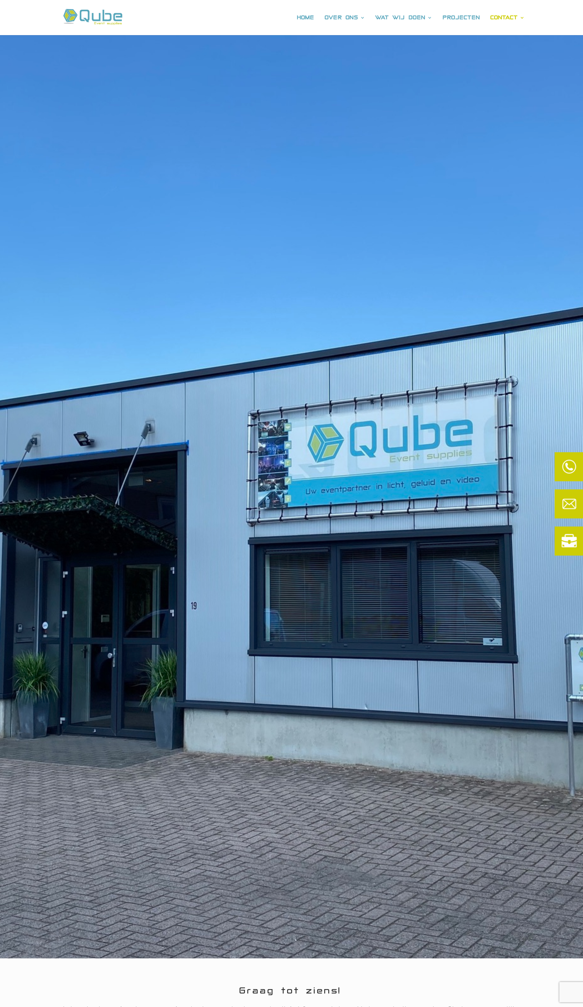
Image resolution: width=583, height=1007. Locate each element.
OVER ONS (341, 17)
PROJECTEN (461, 17)
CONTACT (504, 17)
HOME (305, 17)
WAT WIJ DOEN (400, 17)
